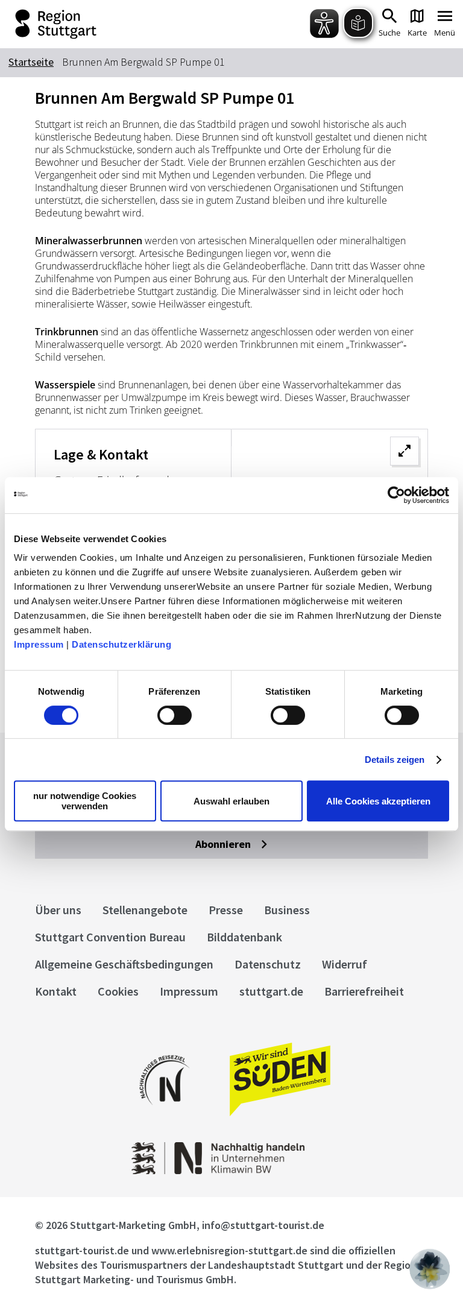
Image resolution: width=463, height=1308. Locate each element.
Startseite (31, 62)
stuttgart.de (271, 991)
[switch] (174, 715)
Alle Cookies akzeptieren (378, 801)
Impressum (39, 644)
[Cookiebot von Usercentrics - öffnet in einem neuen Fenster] (396, 495)
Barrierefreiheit (364, 991)
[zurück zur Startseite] (101, 24)
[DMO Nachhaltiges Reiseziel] (164, 1113)
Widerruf (344, 964)
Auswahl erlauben (231, 801)
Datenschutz (268, 964)
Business (287, 909)
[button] (430, 1269)
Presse (226, 909)
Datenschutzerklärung (121, 644)
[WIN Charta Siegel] (231, 1171)
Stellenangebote (144, 909)
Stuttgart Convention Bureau (110, 936)
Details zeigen (394, 759)
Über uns (58, 909)
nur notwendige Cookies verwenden (84, 801)
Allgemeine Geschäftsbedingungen (124, 964)
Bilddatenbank (244, 936)
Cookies (118, 991)
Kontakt (56, 991)
